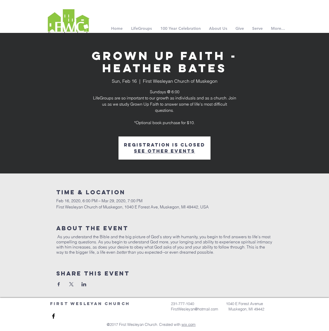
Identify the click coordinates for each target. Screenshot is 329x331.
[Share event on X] (71, 284)
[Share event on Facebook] (58, 284)
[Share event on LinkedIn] (83, 284)
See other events (164, 151)
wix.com (188, 324)
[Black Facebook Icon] (53, 316)
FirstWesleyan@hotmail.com (196, 309)
